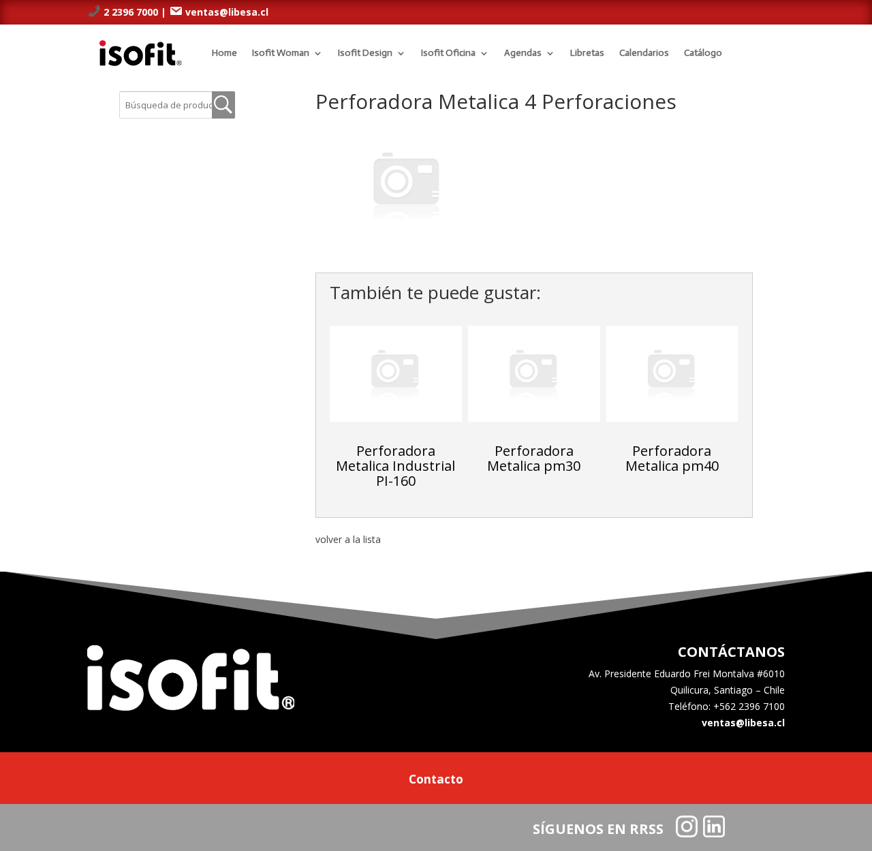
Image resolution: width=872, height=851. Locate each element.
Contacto (436, 781)
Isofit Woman (280, 53)
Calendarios (644, 53)
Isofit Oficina (448, 53)
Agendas (523, 53)
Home (224, 53)
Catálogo (703, 53)
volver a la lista (348, 539)
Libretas (587, 53)
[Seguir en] (687, 826)
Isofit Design (365, 53)
